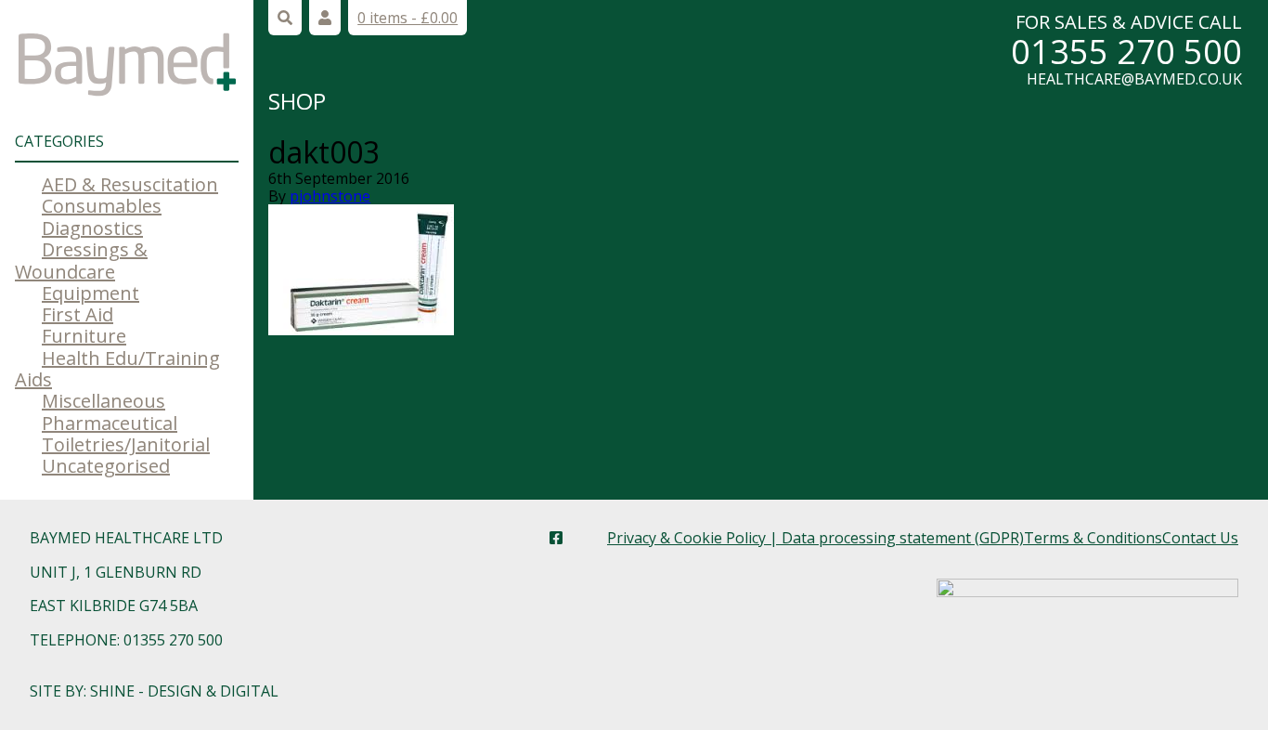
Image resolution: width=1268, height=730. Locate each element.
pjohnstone (330, 196)
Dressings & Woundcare (81, 260)
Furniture (84, 335)
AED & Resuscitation (130, 184)
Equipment (90, 293)
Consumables (102, 205)
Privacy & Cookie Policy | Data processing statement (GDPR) (815, 538)
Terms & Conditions (1093, 538)
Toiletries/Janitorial (126, 444)
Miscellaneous (103, 400)
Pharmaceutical (109, 423)
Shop (297, 100)
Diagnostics (92, 228)
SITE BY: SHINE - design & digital (154, 691)
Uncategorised (106, 465)
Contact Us (1200, 538)
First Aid (77, 314)
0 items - (407, 17)
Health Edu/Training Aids (117, 368)
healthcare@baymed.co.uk (1134, 79)
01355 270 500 (1126, 52)
